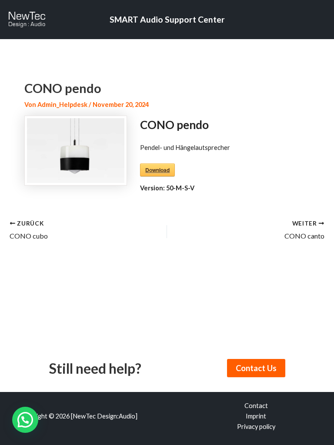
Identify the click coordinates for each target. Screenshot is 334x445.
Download (157, 170)
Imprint (256, 416)
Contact (256, 405)
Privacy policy (256, 426)
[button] (25, 420)
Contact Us (256, 368)
